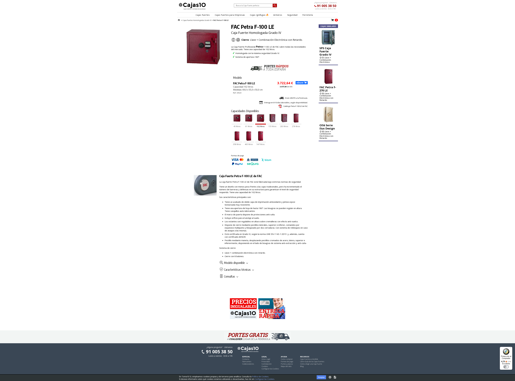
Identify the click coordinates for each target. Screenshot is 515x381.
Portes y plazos (287, 364)
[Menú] (510, 348)
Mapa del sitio (286, 366)
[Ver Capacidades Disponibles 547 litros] (260, 141)
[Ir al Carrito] (332, 20)
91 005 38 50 (326, 5)
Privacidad (266, 361)
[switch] (506, 366)
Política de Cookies (260, 376)
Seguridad (292, 15)
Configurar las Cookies (270, 368)
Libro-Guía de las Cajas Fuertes (312, 361)
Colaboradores (248, 364)
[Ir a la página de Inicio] (192, 9)
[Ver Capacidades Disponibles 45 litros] (237, 123)
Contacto (245, 359)
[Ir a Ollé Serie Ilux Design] (328, 121)
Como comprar (287, 359)
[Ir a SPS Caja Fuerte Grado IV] (328, 44)
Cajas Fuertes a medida (309, 359)
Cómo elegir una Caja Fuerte (311, 364)
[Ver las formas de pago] (251, 164)
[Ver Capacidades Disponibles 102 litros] (260, 123)
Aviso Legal (266, 359)
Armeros (277, 15)
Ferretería (307, 15)
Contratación (267, 364)
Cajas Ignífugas (257, 15)
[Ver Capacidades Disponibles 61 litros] (248, 123)
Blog (302, 366)
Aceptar (321, 377)
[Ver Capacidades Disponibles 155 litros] (272, 123)
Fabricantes (246, 361)
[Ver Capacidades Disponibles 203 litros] (284, 123)
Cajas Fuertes (203, 15)
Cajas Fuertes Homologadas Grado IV (197, 20)
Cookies (265, 366)
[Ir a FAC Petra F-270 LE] (328, 83)
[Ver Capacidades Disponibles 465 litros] (248, 141)
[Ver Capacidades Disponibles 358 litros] (237, 141)
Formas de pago (287, 361)
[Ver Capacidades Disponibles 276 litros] (296, 123)
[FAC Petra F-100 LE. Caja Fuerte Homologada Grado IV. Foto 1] (203, 68)
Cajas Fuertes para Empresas (230, 15)
